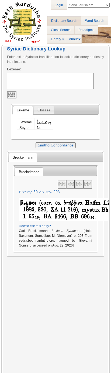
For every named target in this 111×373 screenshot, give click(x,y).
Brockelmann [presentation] (23, 157)
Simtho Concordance (56, 145)
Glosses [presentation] (43, 110)
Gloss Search (61, 30)
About (73, 39)
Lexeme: (14, 69)
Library (56, 39)
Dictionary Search (64, 21)
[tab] (23, 110)
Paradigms (86, 30)
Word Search (94, 21)
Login (59, 5)
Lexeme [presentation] (23, 110)
